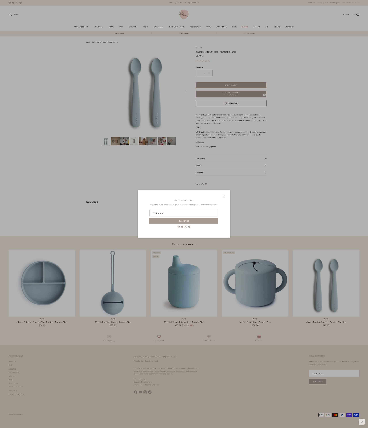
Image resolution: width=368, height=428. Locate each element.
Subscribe (184, 221)
